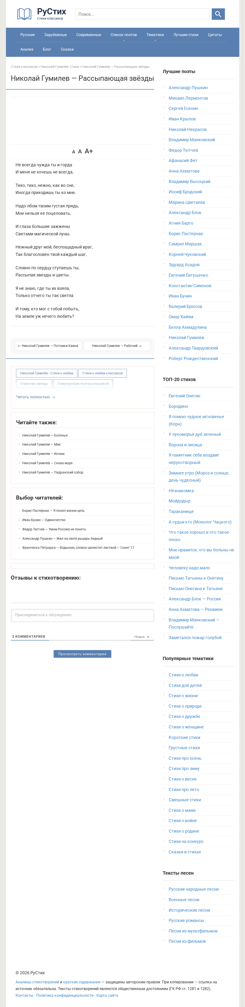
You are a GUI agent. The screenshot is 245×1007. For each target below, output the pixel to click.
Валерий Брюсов (185, 306)
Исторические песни (189, 910)
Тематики (155, 34)
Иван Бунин (180, 295)
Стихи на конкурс (186, 841)
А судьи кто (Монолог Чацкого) (200, 521)
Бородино (178, 406)
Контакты (24, 995)
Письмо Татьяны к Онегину (196, 578)
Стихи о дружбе (184, 716)
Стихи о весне (183, 778)
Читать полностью (33, 397)
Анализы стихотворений (37, 982)
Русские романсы (186, 920)
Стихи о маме (182, 810)
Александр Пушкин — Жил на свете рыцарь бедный (62, 538)
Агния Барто (181, 223)
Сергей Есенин (183, 108)
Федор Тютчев (183, 150)
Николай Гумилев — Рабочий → (117, 346)
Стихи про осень (185, 758)
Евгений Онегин (184, 395)
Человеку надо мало (189, 567)
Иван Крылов (182, 118)
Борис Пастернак (186, 233)
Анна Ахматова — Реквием (196, 609)
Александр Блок (185, 212)
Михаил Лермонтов (188, 98)
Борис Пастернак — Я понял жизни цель (53, 510)
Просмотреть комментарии (82, 654)
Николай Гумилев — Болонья (45, 435)
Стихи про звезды (34, 384)
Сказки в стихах (185, 851)
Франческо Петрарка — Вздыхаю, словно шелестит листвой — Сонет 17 (78, 547)
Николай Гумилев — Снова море (47, 463)
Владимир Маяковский (192, 139)
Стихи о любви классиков (102, 373)
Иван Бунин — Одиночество (44, 520)
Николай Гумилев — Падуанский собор (52, 472)
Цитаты (215, 34)
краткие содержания (81, 982)
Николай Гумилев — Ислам (43, 454)
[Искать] (218, 14)
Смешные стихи (185, 799)
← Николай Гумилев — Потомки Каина (48, 346)
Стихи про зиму (184, 768)
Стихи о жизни (183, 695)
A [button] (73, 152)
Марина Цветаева (187, 202)
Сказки (67, 49)
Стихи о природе (185, 706)
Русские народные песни (194, 889)
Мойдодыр (179, 500)
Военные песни (184, 899)
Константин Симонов (190, 285)
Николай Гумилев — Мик (41, 444)
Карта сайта (107, 995)
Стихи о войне (183, 820)
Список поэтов (124, 34)
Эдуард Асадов (184, 264)
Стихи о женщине (186, 726)
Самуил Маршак (185, 243)
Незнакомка (181, 490)
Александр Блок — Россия (195, 598)
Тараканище (181, 511)
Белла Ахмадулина (188, 327)
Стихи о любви (183, 674)
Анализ (26, 49)
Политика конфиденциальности (65, 995)
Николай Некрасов (188, 129)
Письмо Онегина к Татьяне (196, 588)
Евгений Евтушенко (188, 275)
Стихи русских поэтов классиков (83, 384)
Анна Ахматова (184, 170)
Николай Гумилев (186, 337)
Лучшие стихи (185, 34)
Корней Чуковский (187, 254)
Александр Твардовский (193, 347)
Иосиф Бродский (185, 191)
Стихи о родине (184, 831)
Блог (47, 49)
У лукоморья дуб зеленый (195, 434)
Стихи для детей (185, 685)
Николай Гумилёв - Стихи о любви (46, 373)
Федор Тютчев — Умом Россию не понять (54, 529)
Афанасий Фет (183, 160)
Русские (27, 34)
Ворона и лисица (185, 444)
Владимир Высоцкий (189, 181)
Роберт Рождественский (193, 358)
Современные (88, 34)
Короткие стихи (184, 737)
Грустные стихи (184, 747)
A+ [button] (89, 151)
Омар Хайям (181, 316)
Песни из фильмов (187, 941)
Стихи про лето (184, 789)
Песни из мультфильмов (193, 930)
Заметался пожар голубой (195, 637)
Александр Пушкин (188, 87)
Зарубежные (55, 34)
